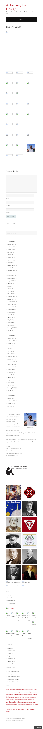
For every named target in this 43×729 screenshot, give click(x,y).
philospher (24, 702)
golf (20, 694)
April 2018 (10, 260)
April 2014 (10, 382)
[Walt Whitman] (13, 540)
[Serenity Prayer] (29, 540)
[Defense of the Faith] (29, 524)
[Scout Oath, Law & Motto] (13, 582)
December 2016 (11, 301)
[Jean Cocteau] (29, 508)
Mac (11, 699)
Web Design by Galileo (13, 671)
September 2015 (12, 341)
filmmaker (16, 694)
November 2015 (12, 335)
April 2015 (10, 351)
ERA (32, 692)
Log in (9, 595)
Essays (9, 648)
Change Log (11, 661)
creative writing (26, 692)
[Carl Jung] (18, 632)
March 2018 (11, 262)
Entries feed (10, 598)
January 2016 (11, 330)
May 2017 (10, 288)
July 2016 (10, 314)
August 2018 (11, 249)
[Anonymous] (8, 632)
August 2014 (11, 372)
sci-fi (32, 704)
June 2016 (10, 317)
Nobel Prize (30, 699)
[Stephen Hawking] (24, 633)
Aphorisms (10, 650)
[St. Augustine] (13, 615)
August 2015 (11, 343)
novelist (9, 702)
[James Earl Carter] (29, 617)
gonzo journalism (25, 694)
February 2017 (11, 296)
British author (24, 689)
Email (8, 205)
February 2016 (11, 328)
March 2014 (11, 385)
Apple (10, 689)
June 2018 (10, 254)
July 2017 (10, 283)
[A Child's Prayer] (13, 492)
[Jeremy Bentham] (27, 586)
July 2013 (10, 406)
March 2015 (11, 354)
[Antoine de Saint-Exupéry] (13, 508)
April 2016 (10, 322)
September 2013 (12, 401)
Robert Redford (21, 704)
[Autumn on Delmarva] (29, 635)
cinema (11, 692)
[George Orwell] (34, 615)
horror (29, 697)
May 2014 (10, 380)
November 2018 (12, 241)
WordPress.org (11, 603)
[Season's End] (26, 582)
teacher (28, 707)
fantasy (35, 692)
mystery (20, 699)
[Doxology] (29, 492)
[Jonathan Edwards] (24, 615)
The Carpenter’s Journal (13, 674)
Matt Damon (15, 699)
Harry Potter (18, 697)
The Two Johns (13, 26)
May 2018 (10, 257)
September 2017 (12, 278)
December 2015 (11, 333)
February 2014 (11, 388)
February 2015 (11, 356)
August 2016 (11, 312)
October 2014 (11, 367)
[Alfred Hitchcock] (29, 556)
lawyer (7, 699)
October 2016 (11, 307)
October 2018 (11, 244)
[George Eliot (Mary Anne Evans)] (29, 572)
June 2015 (10, 346)
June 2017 (10, 286)
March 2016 (11, 325)
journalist (33, 697)
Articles (9, 663)
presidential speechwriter (11, 704)
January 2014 (11, 390)
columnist (15, 692)
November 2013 (12, 395)
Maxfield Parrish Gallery (14, 676)
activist (7, 689)
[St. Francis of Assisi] (12, 586)
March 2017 (11, 294)
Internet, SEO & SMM (13, 679)
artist (13, 689)
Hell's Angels (25, 697)
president (32, 702)
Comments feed (11, 600)
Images (9, 656)
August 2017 (11, 281)
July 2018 (10, 252)
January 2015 (11, 359)
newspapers (24, 699)
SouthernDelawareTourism (14, 682)
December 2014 (11, 361)
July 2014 (10, 375)
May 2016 (10, 320)
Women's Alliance (25, 709)
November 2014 (12, 364)
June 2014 (10, 377)
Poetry (9, 653)
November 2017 (12, 273)
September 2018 (12, 247)
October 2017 (11, 275)
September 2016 (12, 309)
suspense (25, 707)
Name (8, 198)
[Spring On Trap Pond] (18, 617)
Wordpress (32, 709)
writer (8, 712)
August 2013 (11, 403)
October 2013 (11, 398)
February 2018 (11, 265)
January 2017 (11, 299)
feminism (8, 694)
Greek (30, 694)
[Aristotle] (13, 524)
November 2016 (12, 304)
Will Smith (18, 709)
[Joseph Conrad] (34, 624)
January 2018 (11, 267)
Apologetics (10, 658)
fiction (11, 694)
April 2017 (10, 291)
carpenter (30, 689)
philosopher (16, 702)
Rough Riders (28, 704)
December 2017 (11, 270)
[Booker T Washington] (13, 556)
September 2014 (12, 369)
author (17, 689)
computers (20, 692)
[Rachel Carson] (13, 633)
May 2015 (10, 348)
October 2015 (11, 338)
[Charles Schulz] (8, 615)
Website (7, 212)
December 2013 (11, 393)
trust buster (13, 709)
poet (28, 702)
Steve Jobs (13, 707)
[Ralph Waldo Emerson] (13, 572)
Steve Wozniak (19, 707)
